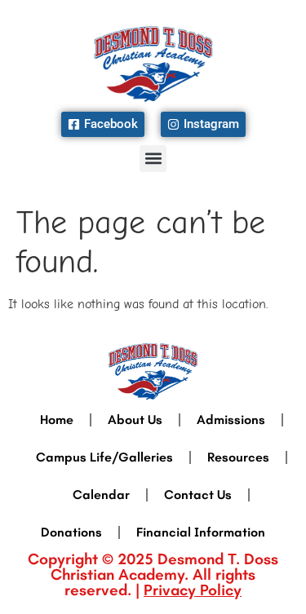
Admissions (231, 419)
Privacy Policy (193, 590)
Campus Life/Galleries (104, 457)
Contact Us (198, 494)
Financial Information (200, 532)
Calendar (101, 494)
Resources (238, 457)
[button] (153, 158)
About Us (135, 419)
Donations (71, 532)
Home (56, 419)
